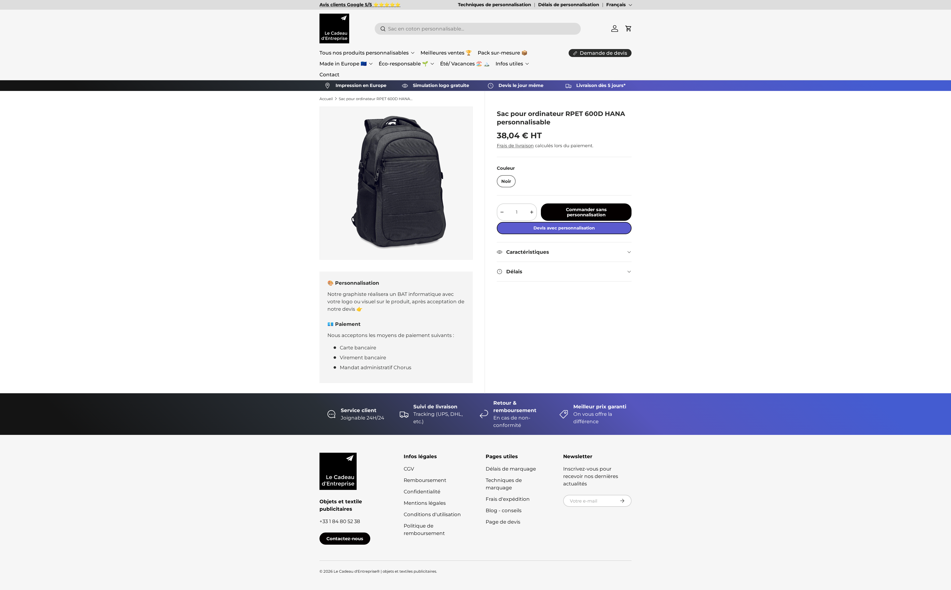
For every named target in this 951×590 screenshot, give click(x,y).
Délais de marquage (511, 469)
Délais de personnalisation (568, 4)
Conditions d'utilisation (432, 514)
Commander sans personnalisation (586, 212)
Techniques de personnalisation (494, 4)
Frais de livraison (515, 145)
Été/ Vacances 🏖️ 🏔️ (465, 64)
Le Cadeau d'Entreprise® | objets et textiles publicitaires (385, 571)
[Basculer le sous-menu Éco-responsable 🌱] (432, 64)
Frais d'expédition (508, 499)
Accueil (326, 98)
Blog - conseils (504, 510)
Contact (329, 75)
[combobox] (478, 29)
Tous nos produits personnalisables (364, 53)
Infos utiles (509, 64)
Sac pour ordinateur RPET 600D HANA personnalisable (376, 98)
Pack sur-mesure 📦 (503, 53)
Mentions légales (425, 503)
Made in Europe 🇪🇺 (343, 64)
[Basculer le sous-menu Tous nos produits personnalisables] (413, 53)
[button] (628, 28)
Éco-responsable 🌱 (403, 64)
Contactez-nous (344, 538)
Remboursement (425, 480)
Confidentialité (422, 492)
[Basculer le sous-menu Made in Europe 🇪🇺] (371, 64)
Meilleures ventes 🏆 (446, 53)
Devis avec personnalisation (564, 227)
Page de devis (503, 522)
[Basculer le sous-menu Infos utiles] (527, 64)
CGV (409, 469)
